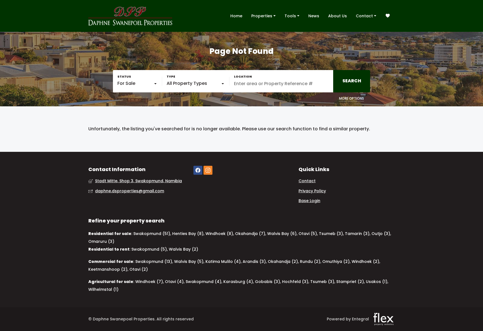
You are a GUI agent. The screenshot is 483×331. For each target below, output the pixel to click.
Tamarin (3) (357, 233)
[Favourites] (388, 16)
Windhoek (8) (219, 233)
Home (236, 16)
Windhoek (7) (149, 281)
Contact (365, 16)
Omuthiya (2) (336, 261)
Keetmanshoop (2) (107, 269)
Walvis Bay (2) (183, 249)
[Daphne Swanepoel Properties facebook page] (197, 170)
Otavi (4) (174, 281)
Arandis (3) (254, 261)
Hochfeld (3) (295, 281)
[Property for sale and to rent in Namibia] (130, 15)
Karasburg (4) (238, 281)
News (313, 16)
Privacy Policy (312, 191)
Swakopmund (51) (151, 233)
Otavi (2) (138, 269)
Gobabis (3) (267, 281)
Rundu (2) (310, 261)
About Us (337, 16)
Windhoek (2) (365, 261)
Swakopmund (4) (203, 281)
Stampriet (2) (350, 281)
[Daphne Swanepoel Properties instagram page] (207, 170)
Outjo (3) (380, 233)
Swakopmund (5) (149, 249)
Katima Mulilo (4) (223, 261)
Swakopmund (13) (153, 261)
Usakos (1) (376, 281)
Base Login (309, 200)
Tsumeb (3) (331, 233)
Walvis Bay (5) (188, 261)
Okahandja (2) (283, 261)
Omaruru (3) (101, 241)
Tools (291, 16)
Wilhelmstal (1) (103, 289)
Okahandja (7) (250, 233)
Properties (262, 16)
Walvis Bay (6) (282, 233)
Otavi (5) (308, 233)
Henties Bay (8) (187, 233)
